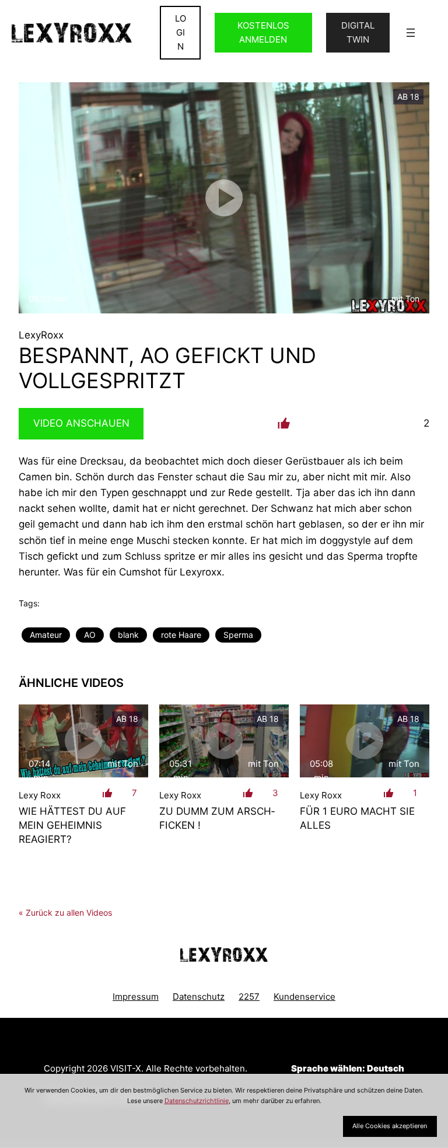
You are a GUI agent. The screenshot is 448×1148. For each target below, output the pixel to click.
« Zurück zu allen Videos (65, 912)
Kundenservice (304, 996)
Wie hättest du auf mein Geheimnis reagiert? (72, 825)
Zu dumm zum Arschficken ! (217, 818)
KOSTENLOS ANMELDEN (263, 32)
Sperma (238, 635)
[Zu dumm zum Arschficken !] (224, 740)
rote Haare (181, 635)
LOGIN (180, 32)
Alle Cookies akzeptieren (389, 1126)
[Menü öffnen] (411, 33)
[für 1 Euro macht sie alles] (364, 740)
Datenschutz (199, 996)
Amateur (46, 635)
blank (128, 635)
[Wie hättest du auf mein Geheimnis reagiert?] (83, 740)
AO (90, 635)
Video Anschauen (81, 423)
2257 (249, 996)
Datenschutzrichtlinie (196, 1101)
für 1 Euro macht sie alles (357, 818)
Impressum (136, 996)
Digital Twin (357, 32)
